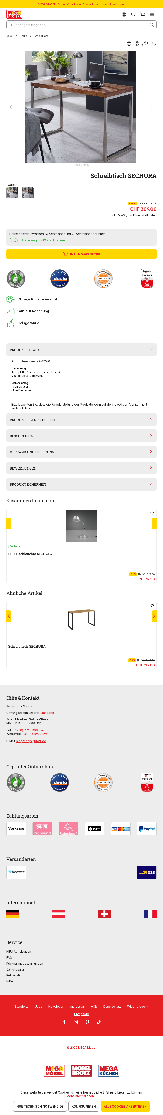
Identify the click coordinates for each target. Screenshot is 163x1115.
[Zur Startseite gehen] (14, 14)
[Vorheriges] (10, 107)
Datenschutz (112, 1006)
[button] (81, 299)
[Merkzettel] (133, 14)
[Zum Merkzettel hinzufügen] (154, 43)
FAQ (9, 957)
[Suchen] (151, 24)
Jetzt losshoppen (114, 4)
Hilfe (9, 981)
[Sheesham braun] (27, 193)
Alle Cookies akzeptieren (125, 1106)
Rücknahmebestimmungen (24, 963)
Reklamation (14, 975)
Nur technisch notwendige (40, 1106)
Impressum (77, 1006)
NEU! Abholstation (18, 951)
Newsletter (55, 1006)
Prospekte (81, 1014)
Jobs (38, 1006)
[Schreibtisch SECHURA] (80, 107)
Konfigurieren (84, 1106)
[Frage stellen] (137, 43)
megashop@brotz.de (31, 741)
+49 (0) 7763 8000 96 (28, 730)
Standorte (47, 713)
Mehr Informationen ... (82, 1096)
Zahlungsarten (16, 969)
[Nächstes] (150, 107)
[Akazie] (12, 193)
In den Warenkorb (85, 254)
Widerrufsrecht (137, 1006)
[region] (81, 109)
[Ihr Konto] (124, 14)
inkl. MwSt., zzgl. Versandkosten (134, 215)
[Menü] (152, 14)
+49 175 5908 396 (35, 734)
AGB (94, 1006)
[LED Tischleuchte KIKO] (81, 526)
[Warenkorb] (142, 14)
